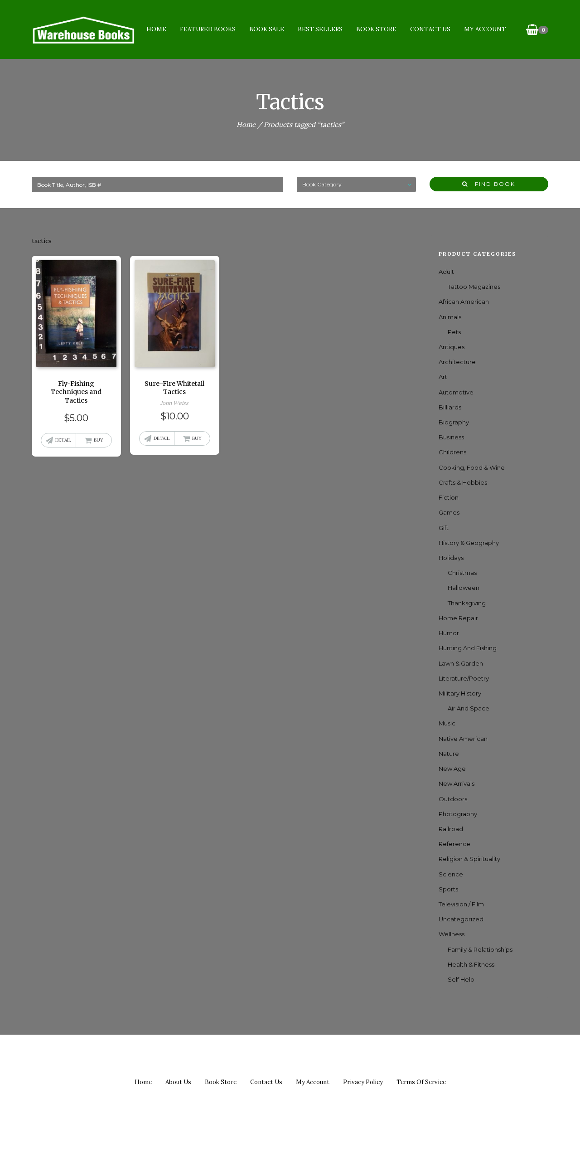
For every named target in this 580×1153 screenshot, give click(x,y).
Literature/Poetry (464, 678)
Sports (448, 889)
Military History (460, 693)
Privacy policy (363, 1082)
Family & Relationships (480, 949)
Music (447, 723)
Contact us (266, 1082)
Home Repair (458, 618)
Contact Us (430, 29)
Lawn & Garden (461, 663)
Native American (463, 738)
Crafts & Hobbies (463, 482)
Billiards (450, 407)
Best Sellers (320, 29)
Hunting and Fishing (468, 648)
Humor (449, 633)
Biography (454, 422)
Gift (444, 527)
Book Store (376, 29)
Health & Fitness (471, 964)
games (449, 512)
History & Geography (469, 542)
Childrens (452, 452)
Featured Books (208, 29)
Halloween (463, 587)
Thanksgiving (467, 603)
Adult (446, 271)
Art (443, 376)
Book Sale (266, 29)
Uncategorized (461, 919)
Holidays (451, 557)
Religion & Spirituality (469, 858)
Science (451, 874)
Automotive (456, 392)
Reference (454, 843)
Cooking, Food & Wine (472, 467)
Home (156, 29)
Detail (63, 440)
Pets (454, 332)
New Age (452, 768)
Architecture (457, 361)
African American (464, 301)
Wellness (451, 934)
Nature (449, 753)
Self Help (461, 979)
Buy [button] (98, 440)
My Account (485, 29)
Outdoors (453, 799)
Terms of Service (421, 1082)
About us (178, 1082)
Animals (450, 317)
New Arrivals (456, 783)
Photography (458, 813)
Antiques (451, 346)
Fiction (449, 497)
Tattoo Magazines (474, 286)
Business (451, 437)
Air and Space (468, 708)
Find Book (491, 183)
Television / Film (461, 904)
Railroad (451, 828)
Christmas (462, 572)
